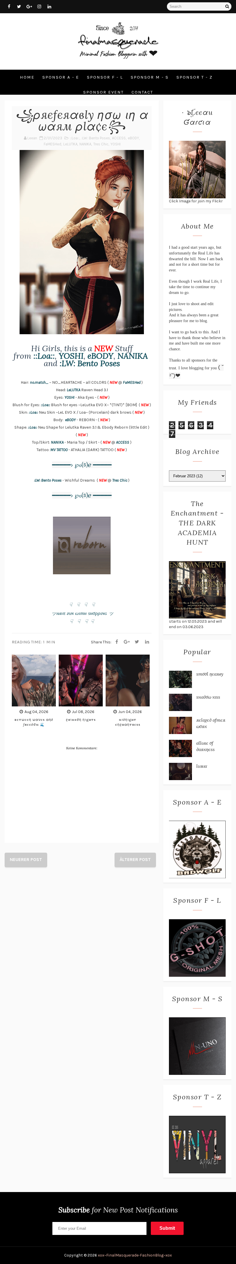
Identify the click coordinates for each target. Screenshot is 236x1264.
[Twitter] (137, 642)
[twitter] (19, 6)
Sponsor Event (103, 92)
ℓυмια (201, 766)
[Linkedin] (147, 642)
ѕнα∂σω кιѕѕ (208, 697)
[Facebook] (117, 642)
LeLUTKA (70, 144)
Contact (142, 92)
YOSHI (116, 144)
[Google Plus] (127, 642)
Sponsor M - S (150, 77)
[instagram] (39, 6)
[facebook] (9, 6)
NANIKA (85, 144)
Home (27, 77)
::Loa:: (74, 138)
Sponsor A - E (60, 77)
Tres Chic (101, 144)
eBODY (133, 138)
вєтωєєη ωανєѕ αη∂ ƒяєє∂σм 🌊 (34, 722)
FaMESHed (52, 144)
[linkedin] (49, 6)
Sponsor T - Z (194, 77)
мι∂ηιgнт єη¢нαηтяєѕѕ (127, 722)
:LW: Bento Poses (95, 138)
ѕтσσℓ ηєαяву (209, 674)
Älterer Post (135, 859)
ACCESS (119, 138)
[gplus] (29, 6)
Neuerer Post (26, 859)
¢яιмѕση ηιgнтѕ (81, 719)
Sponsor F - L (105, 77)
